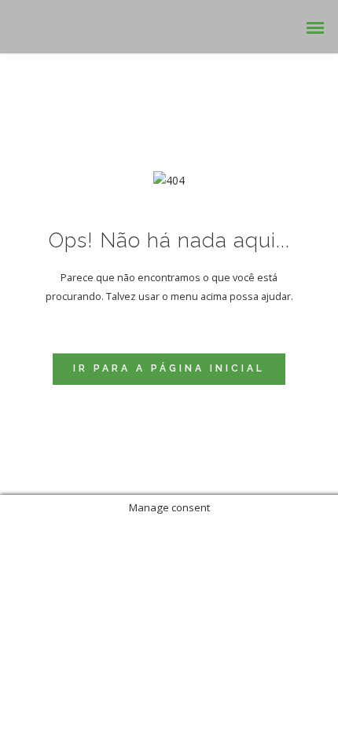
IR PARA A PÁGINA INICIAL (169, 368)
